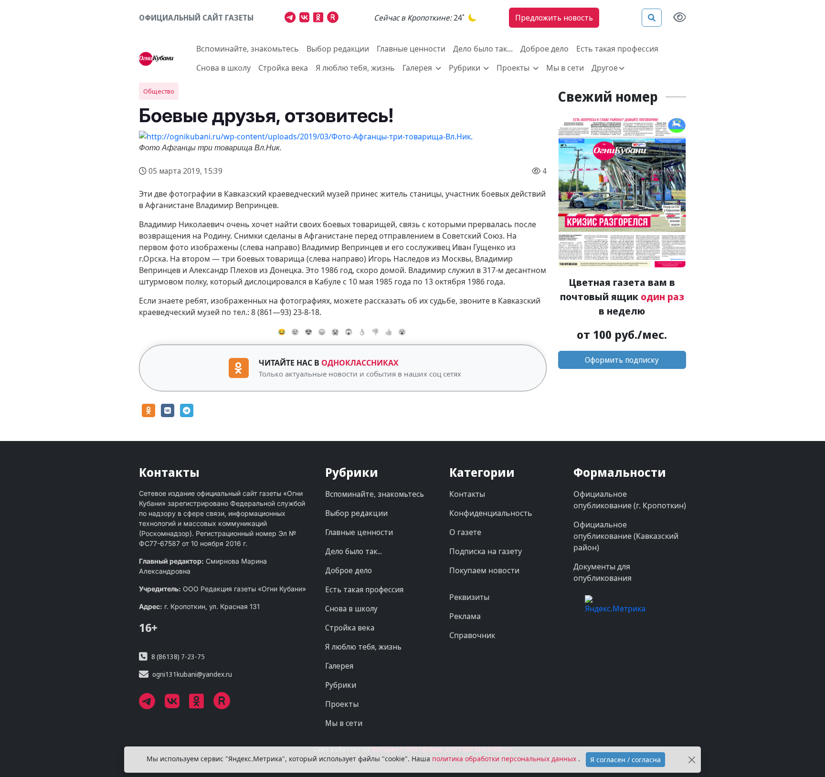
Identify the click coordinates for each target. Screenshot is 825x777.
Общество (158, 91)
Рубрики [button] (465, 68)
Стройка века (283, 68)
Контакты (467, 494)
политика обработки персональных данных (505, 758)
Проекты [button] (514, 68)
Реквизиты (469, 597)
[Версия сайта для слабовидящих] (679, 17)
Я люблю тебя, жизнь (355, 68)
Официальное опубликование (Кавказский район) (625, 536)
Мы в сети (565, 68)
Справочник (472, 635)
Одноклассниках (360, 362)
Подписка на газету (485, 551)
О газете (465, 532)
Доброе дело (544, 48)
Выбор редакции (338, 48)
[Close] (692, 760)
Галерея (339, 666)
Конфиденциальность (490, 513)
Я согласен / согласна (625, 759)
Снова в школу (223, 68)
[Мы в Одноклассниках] (320, 18)
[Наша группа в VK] (306, 18)
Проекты (342, 704)
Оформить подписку (622, 360)
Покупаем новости (484, 570)
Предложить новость (554, 17)
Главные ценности (411, 48)
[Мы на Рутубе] (335, 18)
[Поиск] (652, 18)
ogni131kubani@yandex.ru (192, 674)
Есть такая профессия (617, 48)
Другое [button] (605, 68)
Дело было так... (483, 48)
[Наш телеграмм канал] (292, 18)
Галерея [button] (418, 68)
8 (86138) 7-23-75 (178, 656)
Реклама (465, 616)
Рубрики (340, 685)
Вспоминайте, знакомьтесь (247, 48)
